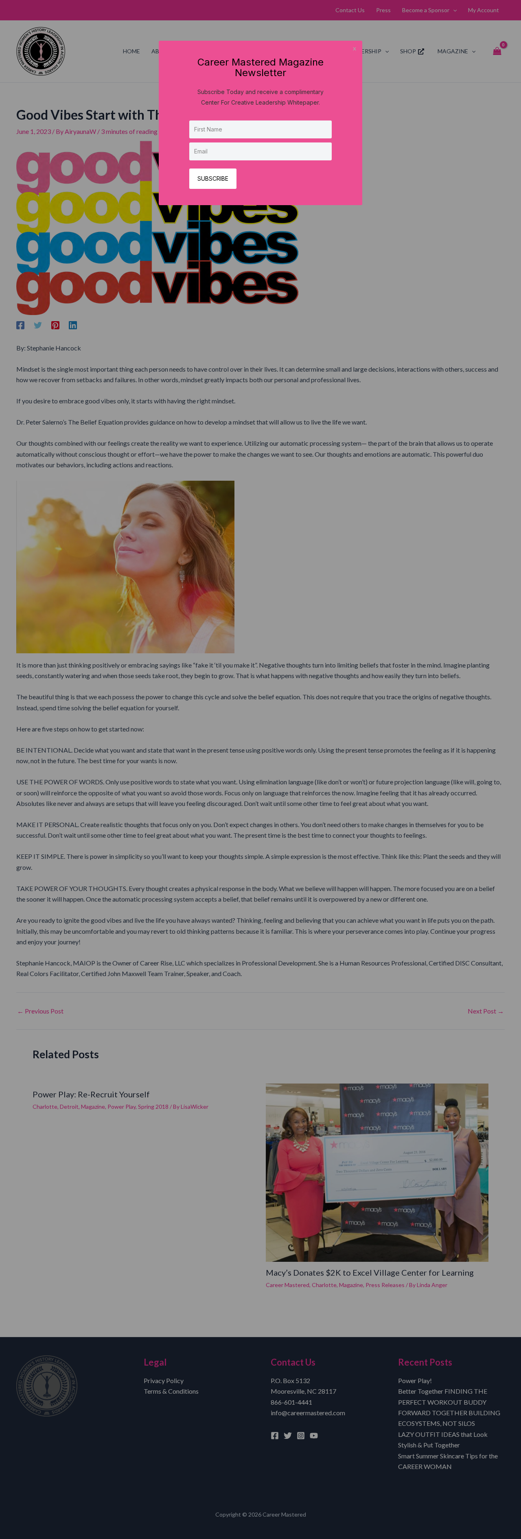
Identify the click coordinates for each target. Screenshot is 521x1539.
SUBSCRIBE (212, 178)
